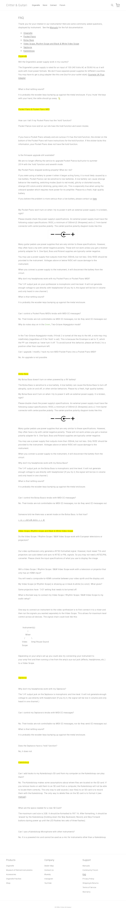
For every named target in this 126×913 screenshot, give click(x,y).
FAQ (84, 874)
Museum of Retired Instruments (19, 870)
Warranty (86, 892)
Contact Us (49, 870)
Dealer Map (49, 866)
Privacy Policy (88, 879)
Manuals (54, 27)
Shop (8, 883)
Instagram (48, 879)
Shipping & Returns (90, 883)
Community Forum (90, 870)
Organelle (28, 33)
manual (21, 797)
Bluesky (47, 874)
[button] (112, 5)
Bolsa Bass (29, 40)
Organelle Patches (13, 879)
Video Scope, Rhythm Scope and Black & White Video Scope (51, 44)
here (95, 199)
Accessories (11, 874)
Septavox (28, 47)
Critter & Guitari (65, 907)
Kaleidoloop (29, 51)
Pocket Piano (30, 36)
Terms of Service (89, 887)
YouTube (48, 883)
